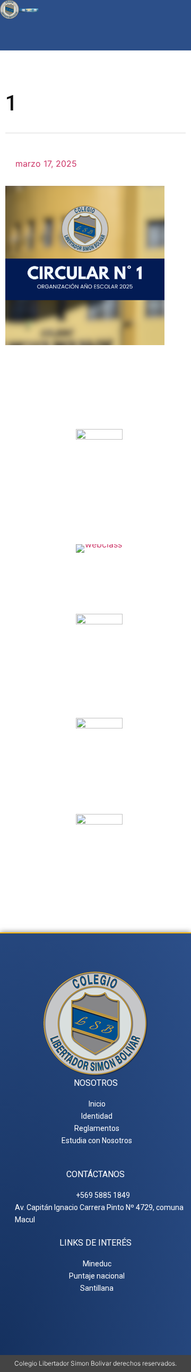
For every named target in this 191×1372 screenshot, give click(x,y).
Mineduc (99, 674)
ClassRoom (99, 565)
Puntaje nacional (99, 782)
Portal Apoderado (99, 874)
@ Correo (99, 489)
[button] (177, 34)
